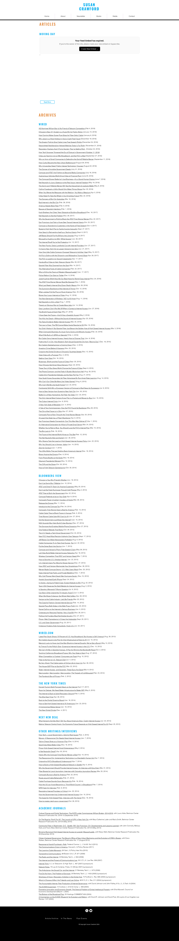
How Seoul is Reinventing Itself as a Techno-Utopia (57, 232)
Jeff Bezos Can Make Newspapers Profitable (55, 540)
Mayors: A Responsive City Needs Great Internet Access (59, 738)
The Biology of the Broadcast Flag (51, 894)
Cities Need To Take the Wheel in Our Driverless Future (59, 196)
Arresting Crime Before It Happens (51, 348)
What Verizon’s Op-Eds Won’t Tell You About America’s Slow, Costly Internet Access (69, 721)
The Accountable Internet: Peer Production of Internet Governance (63, 883)
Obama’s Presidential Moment (50, 461)
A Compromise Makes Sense (49, 707)
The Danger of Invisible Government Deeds (55, 169)
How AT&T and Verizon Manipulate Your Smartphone (58, 566)
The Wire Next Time (46, 697)
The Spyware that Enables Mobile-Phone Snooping (58, 526)
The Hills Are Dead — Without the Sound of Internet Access (60, 318)
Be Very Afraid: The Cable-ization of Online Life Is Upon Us (60, 663)
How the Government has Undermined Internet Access (59, 794)
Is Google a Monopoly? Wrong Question (53, 589)
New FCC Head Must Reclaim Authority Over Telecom (59, 536)
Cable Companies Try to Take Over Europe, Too (56, 543)
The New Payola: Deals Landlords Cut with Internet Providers (61, 245)
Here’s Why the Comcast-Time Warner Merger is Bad (58, 755)
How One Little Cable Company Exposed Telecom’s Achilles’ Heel (63, 252)
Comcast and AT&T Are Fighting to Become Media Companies (62, 173)
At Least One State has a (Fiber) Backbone (54, 418)
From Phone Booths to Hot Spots (51, 458)
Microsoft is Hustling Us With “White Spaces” (55, 239)
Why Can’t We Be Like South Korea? (52, 385)
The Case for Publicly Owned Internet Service (55, 603)
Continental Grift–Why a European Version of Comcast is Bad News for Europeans (69, 388)
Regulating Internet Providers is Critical (53, 791)
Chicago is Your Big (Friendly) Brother (53, 480)
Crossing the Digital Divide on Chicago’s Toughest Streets (60, 352)
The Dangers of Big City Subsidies (51, 199)
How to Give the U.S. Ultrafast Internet (53, 560)
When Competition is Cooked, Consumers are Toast (58, 656)
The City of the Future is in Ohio (50, 411)
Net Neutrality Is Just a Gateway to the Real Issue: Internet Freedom (63, 183)
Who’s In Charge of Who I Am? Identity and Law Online (59, 880)
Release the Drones (46, 503)
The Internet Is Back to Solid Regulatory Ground (56, 694)
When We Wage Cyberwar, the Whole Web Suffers (57, 596)
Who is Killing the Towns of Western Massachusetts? (58, 272)
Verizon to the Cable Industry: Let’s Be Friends (56, 599)
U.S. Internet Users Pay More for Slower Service (56, 563)
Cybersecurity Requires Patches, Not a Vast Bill (56, 613)
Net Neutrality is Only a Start (49, 302)
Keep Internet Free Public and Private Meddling (56, 573)
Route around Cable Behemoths (51, 778)
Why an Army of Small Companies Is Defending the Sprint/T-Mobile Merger (66, 159)
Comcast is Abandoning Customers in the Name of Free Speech (62, 226)
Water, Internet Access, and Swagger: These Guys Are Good (61, 670)
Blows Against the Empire (48, 454)
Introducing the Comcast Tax (49, 506)
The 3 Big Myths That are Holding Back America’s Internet (60, 451)
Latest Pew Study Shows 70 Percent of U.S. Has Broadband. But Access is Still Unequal (71, 636)
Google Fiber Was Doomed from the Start (54, 265)
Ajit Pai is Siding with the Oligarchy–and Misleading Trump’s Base (63, 255)
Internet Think (44, 864)
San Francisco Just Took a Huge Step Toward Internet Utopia (61, 222)
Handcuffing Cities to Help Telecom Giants (54, 262)
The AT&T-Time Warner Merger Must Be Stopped (56, 282)
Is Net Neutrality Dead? (47, 751)
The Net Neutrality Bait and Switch (51, 438)
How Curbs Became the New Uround (57, 163)
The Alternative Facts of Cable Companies (54, 269)
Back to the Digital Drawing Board (51, 700)
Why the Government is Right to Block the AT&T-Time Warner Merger (64, 219)
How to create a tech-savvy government (53, 801)
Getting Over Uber (46, 358)
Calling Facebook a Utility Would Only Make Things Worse (60, 189)
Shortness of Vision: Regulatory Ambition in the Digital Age (60, 877)
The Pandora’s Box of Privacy (49, 676)
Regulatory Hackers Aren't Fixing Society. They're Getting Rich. (62, 149)
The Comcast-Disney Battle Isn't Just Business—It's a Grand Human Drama (67, 179)
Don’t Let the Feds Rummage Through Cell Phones (57, 490)
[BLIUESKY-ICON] (90, 910)
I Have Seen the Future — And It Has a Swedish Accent (59, 315)
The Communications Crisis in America (53, 847)
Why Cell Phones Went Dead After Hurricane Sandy (58, 576)
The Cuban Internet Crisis (48, 401)
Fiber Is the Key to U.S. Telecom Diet (52, 660)
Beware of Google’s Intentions (50, 209)
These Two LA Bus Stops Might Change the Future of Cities (60, 368)
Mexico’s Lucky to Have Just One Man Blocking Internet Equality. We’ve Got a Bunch (70, 643)
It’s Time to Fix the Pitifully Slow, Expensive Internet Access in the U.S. (64, 646)
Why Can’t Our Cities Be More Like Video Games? (57, 381)
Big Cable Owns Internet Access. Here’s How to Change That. (61, 338)
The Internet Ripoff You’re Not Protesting (53, 242)
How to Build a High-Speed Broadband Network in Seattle (60, 765)
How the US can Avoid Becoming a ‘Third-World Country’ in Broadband (65, 785)
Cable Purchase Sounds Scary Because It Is (55, 781)
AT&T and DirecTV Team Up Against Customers (56, 487)
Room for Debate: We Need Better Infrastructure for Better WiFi (62, 690)
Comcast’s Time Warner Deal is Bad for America (56, 510)
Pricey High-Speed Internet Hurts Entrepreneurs (56, 748)
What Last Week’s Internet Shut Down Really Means (57, 285)
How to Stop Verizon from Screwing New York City (57, 391)
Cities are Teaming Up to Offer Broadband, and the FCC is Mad (62, 156)
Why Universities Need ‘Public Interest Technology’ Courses (61, 166)
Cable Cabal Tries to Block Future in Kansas (55, 513)
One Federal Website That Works (51, 530)
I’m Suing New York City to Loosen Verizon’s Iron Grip (58, 249)
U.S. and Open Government (49, 622)
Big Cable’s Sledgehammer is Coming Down (55, 345)
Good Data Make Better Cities (50, 745)
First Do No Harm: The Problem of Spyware (54, 874)
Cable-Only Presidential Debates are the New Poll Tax (59, 375)
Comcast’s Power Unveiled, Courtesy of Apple (56, 500)
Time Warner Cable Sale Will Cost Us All (54, 516)
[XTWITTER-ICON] (86, 910)
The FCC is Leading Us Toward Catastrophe (55, 259)
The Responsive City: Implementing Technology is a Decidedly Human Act (66, 758)
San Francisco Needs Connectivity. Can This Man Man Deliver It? (63, 421)
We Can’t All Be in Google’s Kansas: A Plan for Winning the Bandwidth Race (67, 650)
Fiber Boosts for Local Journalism (51, 771)
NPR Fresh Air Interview (47, 788)
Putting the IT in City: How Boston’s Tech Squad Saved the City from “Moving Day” (69, 342)
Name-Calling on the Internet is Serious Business (57, 609)
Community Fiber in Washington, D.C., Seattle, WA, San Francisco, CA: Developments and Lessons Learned (79, 826)
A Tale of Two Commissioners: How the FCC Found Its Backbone (62, 408)
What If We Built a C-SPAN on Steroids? (53, 335)
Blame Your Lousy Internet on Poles (52, 295)
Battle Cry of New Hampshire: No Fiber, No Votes (57, 395)
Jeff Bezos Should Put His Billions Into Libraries (56, 236)
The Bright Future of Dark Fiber (50, 312)
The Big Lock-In (44, 431)
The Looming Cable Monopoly (50, 850)
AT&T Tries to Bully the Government (52, 493)
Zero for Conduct (45, 448)
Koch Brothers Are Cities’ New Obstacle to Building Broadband (62, 212)
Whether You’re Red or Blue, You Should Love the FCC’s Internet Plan (64, 428)
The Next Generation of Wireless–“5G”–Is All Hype (57, 299)
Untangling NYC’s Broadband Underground (55, 761)
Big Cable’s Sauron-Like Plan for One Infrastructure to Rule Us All (63, 640)
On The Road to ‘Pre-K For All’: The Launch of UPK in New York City (63, 819)
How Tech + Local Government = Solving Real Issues (58, 735)
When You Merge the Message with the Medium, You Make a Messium (65, 192)
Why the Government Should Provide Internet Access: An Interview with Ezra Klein (69, 768)
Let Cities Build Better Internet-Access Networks (57, 553)
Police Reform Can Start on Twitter (51, 275)
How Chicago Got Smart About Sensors (53, 365)
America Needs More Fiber (49, 206)
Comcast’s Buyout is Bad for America (52, 775)
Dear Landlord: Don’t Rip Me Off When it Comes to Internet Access (63, 308)
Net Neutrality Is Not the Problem (51, 216)
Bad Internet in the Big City (49, 202)
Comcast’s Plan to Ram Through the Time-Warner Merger (60, 415)
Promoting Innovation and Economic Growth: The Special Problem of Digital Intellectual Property (74, 889)
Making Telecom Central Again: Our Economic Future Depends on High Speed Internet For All (73, 724)
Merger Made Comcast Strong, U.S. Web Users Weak (58, 569)
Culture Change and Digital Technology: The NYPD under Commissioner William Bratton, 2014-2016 (76, 813)
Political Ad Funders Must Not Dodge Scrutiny (56, 616)
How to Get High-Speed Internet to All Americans (57, 704)
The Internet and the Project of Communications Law (58, 860)
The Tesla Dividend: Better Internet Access (54, 322)
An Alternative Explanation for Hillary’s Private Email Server (60, 425)
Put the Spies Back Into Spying (50, 546)
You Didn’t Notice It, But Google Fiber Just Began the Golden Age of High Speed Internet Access (74, 328)
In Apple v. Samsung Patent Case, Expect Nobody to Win (60, 583)
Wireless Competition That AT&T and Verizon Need (58, 556)
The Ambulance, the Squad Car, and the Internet (56, 870)
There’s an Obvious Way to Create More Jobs (55, 305)
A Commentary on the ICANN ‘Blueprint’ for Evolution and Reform (63, 897)
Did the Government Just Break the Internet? (55, 520)
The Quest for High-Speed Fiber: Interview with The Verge (60, 798)
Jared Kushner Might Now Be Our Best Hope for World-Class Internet (64, 279)
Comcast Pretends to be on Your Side (52, 497)
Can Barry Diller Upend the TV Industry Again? (56, 593)
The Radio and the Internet (48, 857)
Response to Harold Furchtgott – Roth (53, 844)
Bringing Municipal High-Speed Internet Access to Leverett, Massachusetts (66, 832)
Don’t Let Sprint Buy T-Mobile (49, 483)
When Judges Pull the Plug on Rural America (55, 292)
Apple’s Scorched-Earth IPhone (50, 579)
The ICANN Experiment (47, 887)
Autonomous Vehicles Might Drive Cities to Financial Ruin (60, 176)
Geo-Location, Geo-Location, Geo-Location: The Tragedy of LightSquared (66, 673)
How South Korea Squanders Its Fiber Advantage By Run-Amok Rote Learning (68, 378)
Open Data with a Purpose (48, 355)
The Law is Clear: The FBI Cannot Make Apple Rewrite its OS (61, 325)
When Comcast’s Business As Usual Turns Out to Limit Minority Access (65, 332)
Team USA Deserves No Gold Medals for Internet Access (60, 586)
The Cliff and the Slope (47, 464)
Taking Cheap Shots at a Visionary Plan (53, 741)
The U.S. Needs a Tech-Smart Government (54, 533)
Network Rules (44, 867)
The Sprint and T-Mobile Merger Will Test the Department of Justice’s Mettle (66, 186)
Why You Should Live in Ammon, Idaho (53, 444)
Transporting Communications (50, 854)
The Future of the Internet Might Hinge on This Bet (57, 434)
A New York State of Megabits (49, 405)
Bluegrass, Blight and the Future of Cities (54, 362)
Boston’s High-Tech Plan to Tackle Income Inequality (58, 229)
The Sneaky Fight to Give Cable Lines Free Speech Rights (60, 142)
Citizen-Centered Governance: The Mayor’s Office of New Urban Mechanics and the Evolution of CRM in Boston (80, 838)
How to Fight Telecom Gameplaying (52, 468)
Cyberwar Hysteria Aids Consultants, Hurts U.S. (56, 626)
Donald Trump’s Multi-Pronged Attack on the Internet (58, 687)
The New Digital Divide (47, 710)
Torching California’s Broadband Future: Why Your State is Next (62, 653)
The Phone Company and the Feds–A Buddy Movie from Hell (61, 371)
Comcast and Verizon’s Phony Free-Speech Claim (57, 550)
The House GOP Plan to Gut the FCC (52, 666)
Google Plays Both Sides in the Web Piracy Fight (57, 606)
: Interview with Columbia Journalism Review (79, 771)
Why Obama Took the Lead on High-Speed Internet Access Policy (63, 441)
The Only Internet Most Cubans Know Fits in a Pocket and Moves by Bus (65, 398)
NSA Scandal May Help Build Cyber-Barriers (55, 523)
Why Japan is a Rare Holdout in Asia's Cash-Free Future (59, 139)
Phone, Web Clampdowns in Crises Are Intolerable (57, 619)
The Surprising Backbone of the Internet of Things (57, 289)
